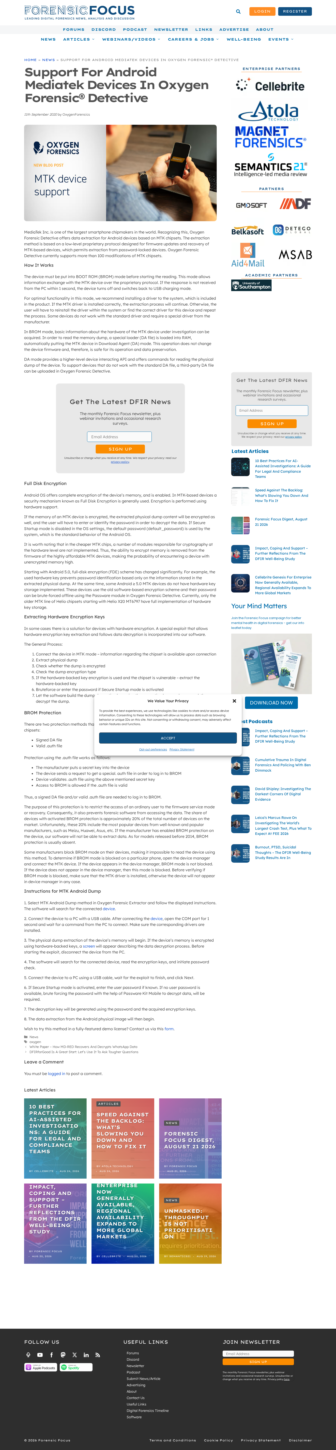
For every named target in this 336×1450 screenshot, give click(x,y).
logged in (56, 1073)
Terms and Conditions (172, 1440)
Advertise (234, 29)
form (169, 1028)
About (265, 29)
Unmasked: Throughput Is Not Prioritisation (188, 1224)
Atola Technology (117, 1166)
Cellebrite (44, 1171)
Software (134, 1417)
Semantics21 (180, 1256)
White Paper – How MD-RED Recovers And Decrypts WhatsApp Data (83, 1047)
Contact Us (136, 1398)
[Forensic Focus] (79, 18)
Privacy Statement (181, 749)
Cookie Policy (218, 1440)
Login (262, 11)
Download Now (271, 702)
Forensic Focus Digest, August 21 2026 (189, 1140)
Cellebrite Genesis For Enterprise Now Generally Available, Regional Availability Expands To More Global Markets (120, 1204)
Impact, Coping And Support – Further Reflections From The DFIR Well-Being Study (55, 1209)
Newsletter (171, 29)
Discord (103, 29)
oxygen (35, 1042)
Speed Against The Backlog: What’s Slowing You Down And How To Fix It (122, 1130)
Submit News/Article (143, 1378)
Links (203, 29)
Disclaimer (300, 1440)
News (48, 39)
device (109, 908)
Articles (108, 1104)
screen (89, 946)
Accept (168, 737)
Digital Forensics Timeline (148, 1410)
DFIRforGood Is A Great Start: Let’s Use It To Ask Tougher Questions (84, 1052)
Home (30, 60)
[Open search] (238, 11)
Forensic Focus (183, 1166)
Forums (73, 29)
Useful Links (136, 1404)
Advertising (136, 1385)
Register (295, 11)
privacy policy (120, 462)
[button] (234, 701)
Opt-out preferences (153, 749)
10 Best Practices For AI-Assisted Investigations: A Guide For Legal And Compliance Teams (55, 1129)
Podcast (135, 29)
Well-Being (244, 39)
